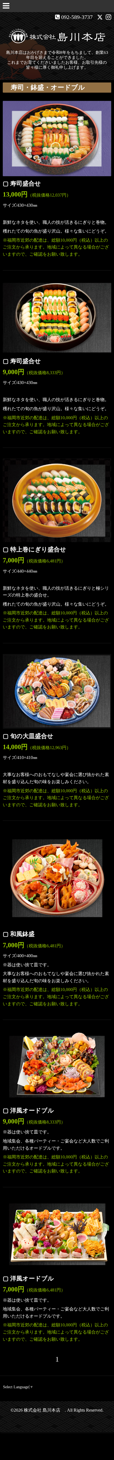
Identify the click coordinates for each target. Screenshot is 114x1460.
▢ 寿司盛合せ (22, 183)
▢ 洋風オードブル (28, 1110)
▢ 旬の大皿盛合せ (28, 736)
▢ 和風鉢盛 (19, 934)
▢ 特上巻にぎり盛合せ (34, 549)
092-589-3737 (77, 17)
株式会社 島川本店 (44, 1410)
